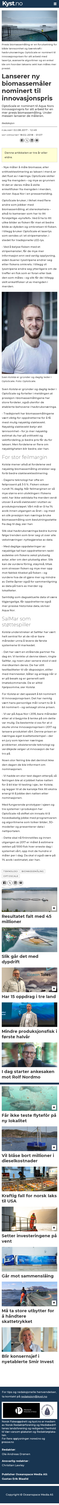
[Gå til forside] (26, 4)
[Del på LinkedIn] (32, 140)
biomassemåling (33, 871)
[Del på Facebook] (22, 140)
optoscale (10, 876)
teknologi (10, 871)
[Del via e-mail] (36, 140)
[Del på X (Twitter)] (27, 140)
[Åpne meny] (55, 3)
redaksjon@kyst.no (34, 1396)
